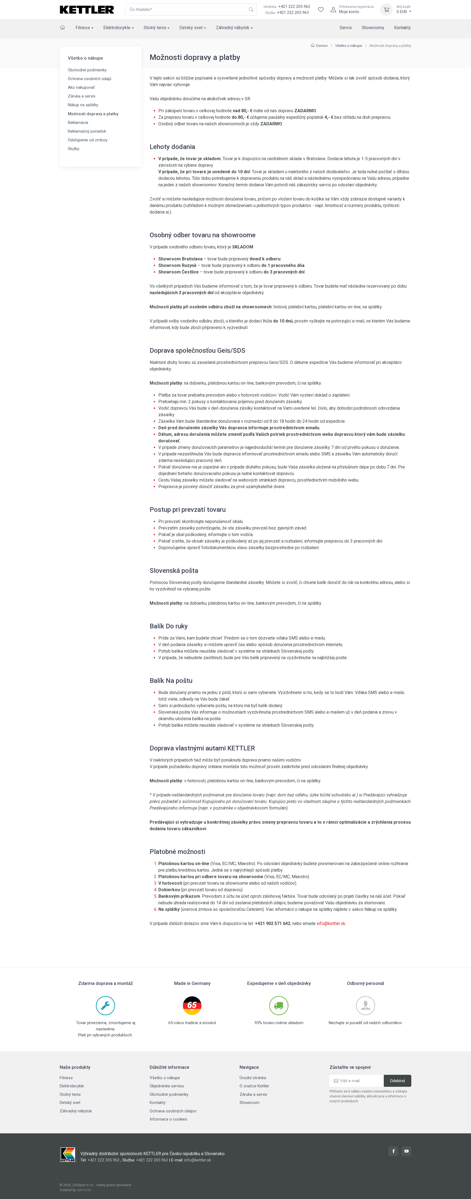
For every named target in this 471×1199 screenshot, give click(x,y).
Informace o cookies (168, 1119)
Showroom (249, 1102)
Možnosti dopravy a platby (93, 113)
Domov (322, 46)
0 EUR (403, 9)
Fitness (83, 27)
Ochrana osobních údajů (89, 78)
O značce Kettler (254, 1086)
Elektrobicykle (116, 27)
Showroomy (373, 27)
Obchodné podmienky (87, 70)
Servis (346, 27)
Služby (73, 148)
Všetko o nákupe (348, 46)
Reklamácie (78, 122)
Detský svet (191, 27)
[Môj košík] (386, 9)
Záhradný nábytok (232, 27)
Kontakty (402, 27)
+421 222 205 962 (287, 6)
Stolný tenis (155, 27)
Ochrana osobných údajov (173, 1111)
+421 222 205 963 (293, 12)
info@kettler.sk (331, 923)
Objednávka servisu (167, 1086)
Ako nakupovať (81, 87)
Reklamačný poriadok (87, 131)
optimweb (84, 1190)
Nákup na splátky (83, 104)
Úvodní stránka (253, 1077)
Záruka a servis (81, 96)
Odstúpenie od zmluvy (87, 140)
